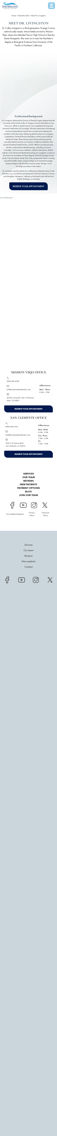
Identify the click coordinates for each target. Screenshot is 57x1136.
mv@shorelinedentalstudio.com (19, 389)
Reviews (28, 481)
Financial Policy (45, 514)
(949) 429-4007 (13, 381)
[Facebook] (12, 505)
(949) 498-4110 (11, 426)
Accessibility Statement (15, 514)
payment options (28, 488)
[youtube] (23, 505)
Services (28, 474)
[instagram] (33, 505)
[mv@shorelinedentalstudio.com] (8, 386)
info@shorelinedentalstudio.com (17, 435)
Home (13, 15)
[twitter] (44, 505)
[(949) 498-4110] (6, 424)
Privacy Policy (32, 514)
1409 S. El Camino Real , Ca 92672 (15, 444)
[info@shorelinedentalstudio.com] (6, 432)
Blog (28, 491)
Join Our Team (28, 495)
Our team (28, 477)
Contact (28, 566)
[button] (51, 6)
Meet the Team (23, 15)
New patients (28, 484)
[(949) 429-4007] (8, 378)
